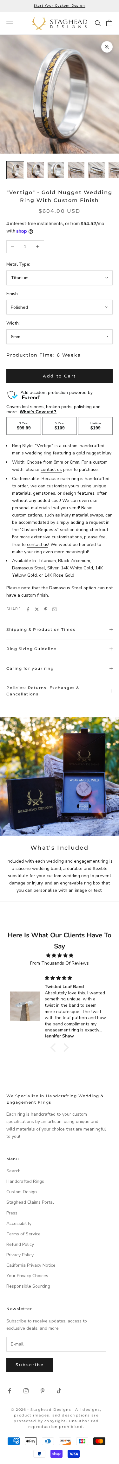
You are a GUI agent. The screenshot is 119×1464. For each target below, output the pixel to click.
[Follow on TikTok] (59, 1391)
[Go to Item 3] (56, 170)
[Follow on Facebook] (9, 1391)
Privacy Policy (20, 1255)
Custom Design (21, 1192)
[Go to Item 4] (76, 170)
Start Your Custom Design (59, 5)
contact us (51, 469)
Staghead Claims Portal (30, 1202)
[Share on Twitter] (36, 609)
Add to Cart (59, 375)
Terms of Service (23, 1234)
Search (13, 1171)
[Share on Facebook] (27, 609)
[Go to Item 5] (96, 170)
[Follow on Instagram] (26, 1391)
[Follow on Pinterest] (42, 1391)
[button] (54, 1047)
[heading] (59, 23)
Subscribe (30, 1364)
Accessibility (18, 1223)
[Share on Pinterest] (45, 609)
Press (11, 1213)
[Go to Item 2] (35, 170)
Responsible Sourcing (28, 1286)
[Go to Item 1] (15, 170)
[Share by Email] (54, 609)
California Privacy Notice (31, 1265)
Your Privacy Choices (27, 1276)
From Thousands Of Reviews (59, 963)
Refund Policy (20, 1244)
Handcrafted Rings (25, 1181)
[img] (59, 955)
